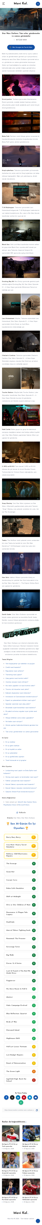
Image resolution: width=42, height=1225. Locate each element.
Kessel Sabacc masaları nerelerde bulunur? (21, 788)
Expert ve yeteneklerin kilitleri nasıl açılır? (21, 700)
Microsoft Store (23, 805)
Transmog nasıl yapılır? (14, 675)
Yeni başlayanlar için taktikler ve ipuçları (20, 664)
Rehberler (22, 812)
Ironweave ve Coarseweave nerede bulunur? (22, 697)
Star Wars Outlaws (28, 818)
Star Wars (17, 818)
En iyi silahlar (10, 742)
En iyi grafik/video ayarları (15, 757)
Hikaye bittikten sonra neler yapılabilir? (20, 718)
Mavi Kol (20, 3)
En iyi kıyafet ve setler (14, 749)
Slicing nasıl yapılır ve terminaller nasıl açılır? (22, 777)
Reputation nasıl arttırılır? (15, 671)
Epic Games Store (30, 802)
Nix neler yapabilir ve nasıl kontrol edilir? (20, 686)
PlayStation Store (10, 805)
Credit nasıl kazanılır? (13, 667)
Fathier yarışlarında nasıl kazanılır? (18, 781)
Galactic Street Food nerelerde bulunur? (20, 792)
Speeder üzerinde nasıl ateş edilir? (18, 704)
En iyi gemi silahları (12, 746)
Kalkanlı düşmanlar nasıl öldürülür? (18, 693)
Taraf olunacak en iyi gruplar (16, 760)
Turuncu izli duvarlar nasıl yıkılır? (17, 689)
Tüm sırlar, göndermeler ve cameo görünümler (22, 732)
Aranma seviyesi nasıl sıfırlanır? (17, 682)
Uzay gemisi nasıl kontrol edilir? (17, 678)
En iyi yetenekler (12, 753)
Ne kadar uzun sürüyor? (14, 721)
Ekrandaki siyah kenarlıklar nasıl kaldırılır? (21, 708)
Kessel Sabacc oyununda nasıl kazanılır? (20, 784)
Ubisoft (20, 802)
